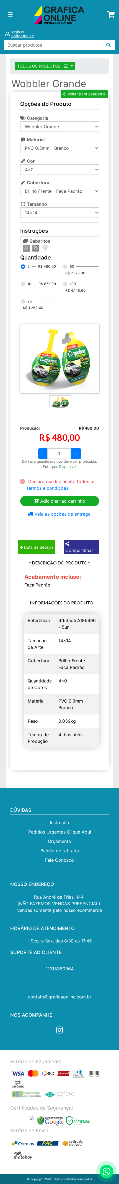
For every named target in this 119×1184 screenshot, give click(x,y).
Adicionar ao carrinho (62, 501)
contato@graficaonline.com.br (59, 997)
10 (29, 284)
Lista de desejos (38, 547)
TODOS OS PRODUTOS (39, 66)
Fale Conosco (59, 860)
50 (72, 266)
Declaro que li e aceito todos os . (61, 485)
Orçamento (59, 841)
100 (73, 284)
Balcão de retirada (59, 850)
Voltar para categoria (85, 94)
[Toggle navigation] (10, 14)
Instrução (59, 822)
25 (29, 301)
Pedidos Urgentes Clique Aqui (59, 832)
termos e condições (47, 488)
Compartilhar (79, 550)
